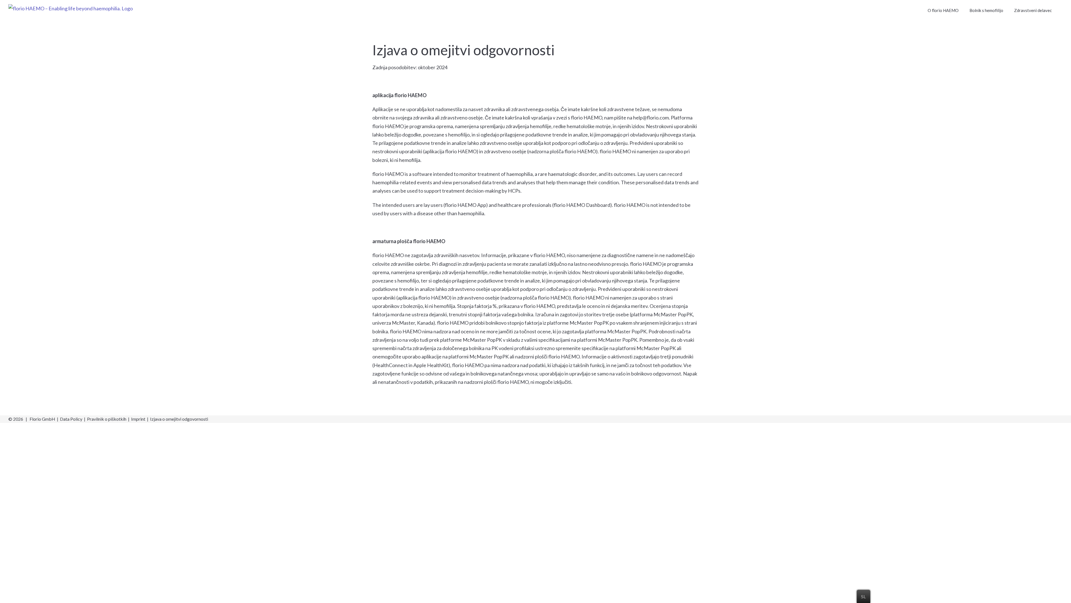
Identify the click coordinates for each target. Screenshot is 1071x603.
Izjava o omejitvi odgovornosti (179, 419)
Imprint (138, 419)
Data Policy (71, 419)
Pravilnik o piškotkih (106, 419)
